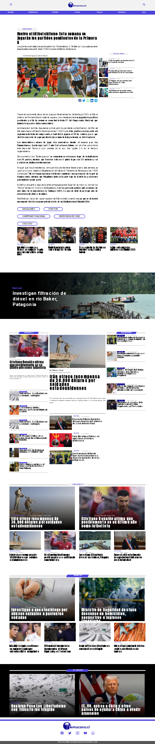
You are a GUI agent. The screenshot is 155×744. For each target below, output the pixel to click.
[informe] (112, 372)
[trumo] (14, 438)
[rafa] (112, 388)
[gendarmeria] (112, 339)
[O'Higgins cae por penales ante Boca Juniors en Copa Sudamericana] (103, 82)
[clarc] (103, 72)
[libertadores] (14, 396)
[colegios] (14, 452)
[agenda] (112, 404)
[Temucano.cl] (10, 5)
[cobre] (14, 410)
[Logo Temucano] (77, 7)
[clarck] (103, 62)
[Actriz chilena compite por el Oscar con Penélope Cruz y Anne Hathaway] (14, 467)
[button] (28, 209)
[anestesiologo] (112, 356)
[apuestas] (103, 92)
